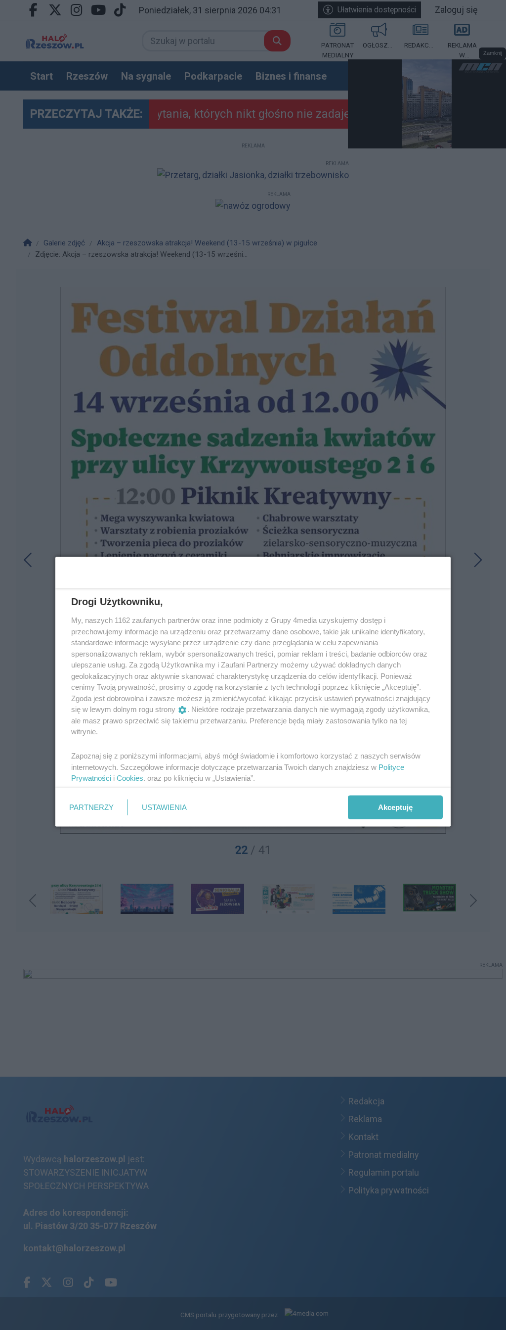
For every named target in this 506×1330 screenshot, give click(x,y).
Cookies (130, 778)
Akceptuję (395, 807)
